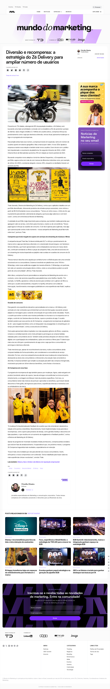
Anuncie (45, 654)
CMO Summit (47, 651)
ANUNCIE (68, 11)
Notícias (45, 649)
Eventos (11, 7)
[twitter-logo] (6, 646)
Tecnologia (70, 669)
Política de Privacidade (97, 649)
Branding (69, 654)
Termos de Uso (94, 651)
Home (38, 11)
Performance (71, 657)
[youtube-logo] (12, 646)
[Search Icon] (97, 7)
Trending (69, 649)
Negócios (69, 651)
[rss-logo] (15, 646)
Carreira (69, 664)
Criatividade (70, 667)
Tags (91, 654)
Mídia (68, 659)
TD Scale (25, 7)
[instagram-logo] (4, 646)
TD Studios (18, 7)
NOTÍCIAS (47, 11)
